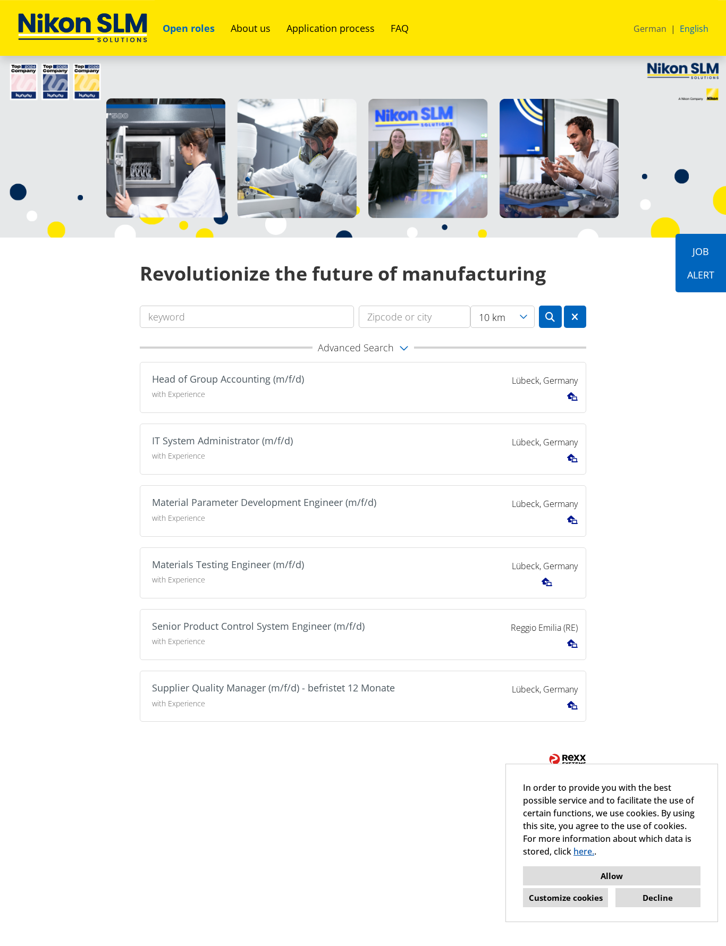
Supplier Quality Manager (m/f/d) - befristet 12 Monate (273, 687)
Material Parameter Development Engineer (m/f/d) (264, 502)
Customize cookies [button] (566, 897)
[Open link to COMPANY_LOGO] (82, 28)
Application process (330, 28)
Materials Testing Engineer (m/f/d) (228, 564)
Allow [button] (612, 876)
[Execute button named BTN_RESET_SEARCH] (575, 317)
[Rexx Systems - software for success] (567, 759)
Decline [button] (658, 897)
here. (583, 851)
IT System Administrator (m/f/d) (222, 440)
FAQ (400, 28)
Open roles (189, 28)
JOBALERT (700, 263)
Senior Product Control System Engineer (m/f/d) (258, 626)
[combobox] (502, 317)
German (650, 29)
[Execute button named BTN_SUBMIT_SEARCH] (550, 317)
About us (251, 28)
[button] (363, 348)
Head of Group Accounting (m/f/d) (228, 379)
